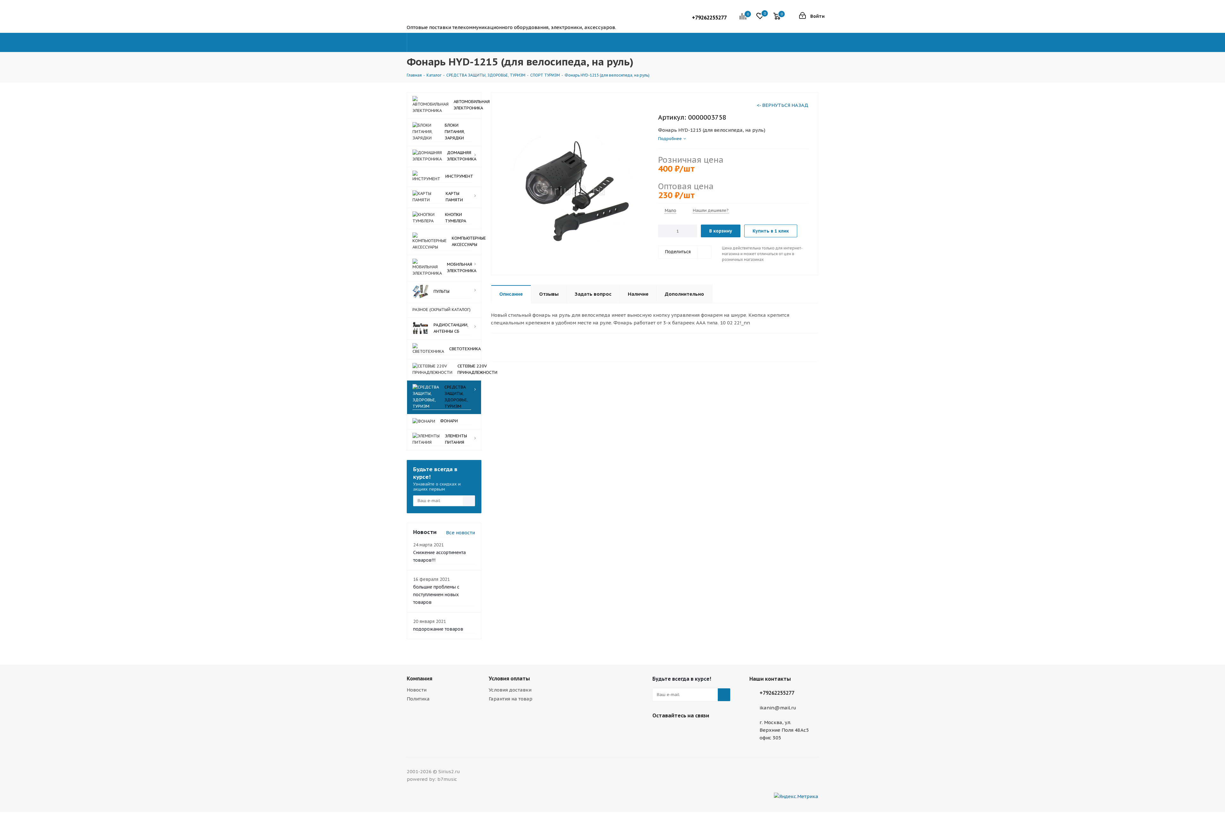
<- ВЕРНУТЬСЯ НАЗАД (782, 105)
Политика (418, 699)
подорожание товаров (438, 629)
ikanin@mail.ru (778, 708)
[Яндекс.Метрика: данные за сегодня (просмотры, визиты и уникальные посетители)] (796, 796)
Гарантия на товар (510, 699)
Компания (419, 678)
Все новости (460, 532)
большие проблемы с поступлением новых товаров (436, 594)
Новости (417, 690)
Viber (674, 730)
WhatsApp (690, 730)
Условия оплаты (509, 678)
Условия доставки (510, 690)
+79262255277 (709, 17)
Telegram (658, 730)
